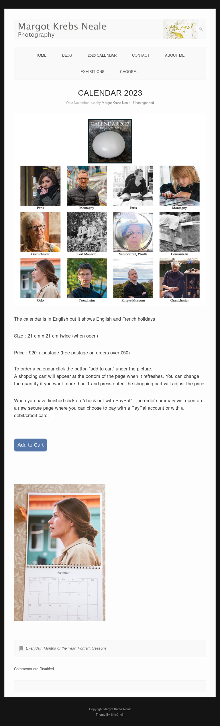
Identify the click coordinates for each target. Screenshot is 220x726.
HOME (41, 55)
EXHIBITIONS (92, 71)
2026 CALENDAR (102, 55)
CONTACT (141, 55)
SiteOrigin (117, 714)
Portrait (84, 648)
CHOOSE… (130, 71)
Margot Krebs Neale (116, 102)
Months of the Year (59, 648)
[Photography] (110, 37)
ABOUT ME (175, 55)
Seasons (99, 648)
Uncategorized (143, 102)
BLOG (67, 55)
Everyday (34, 648)
